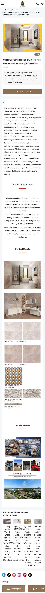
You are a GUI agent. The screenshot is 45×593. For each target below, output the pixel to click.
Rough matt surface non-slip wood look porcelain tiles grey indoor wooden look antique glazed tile (38, 546)
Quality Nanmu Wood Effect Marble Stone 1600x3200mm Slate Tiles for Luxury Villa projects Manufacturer (9, 543)
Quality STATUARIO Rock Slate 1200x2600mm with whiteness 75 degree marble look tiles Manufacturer (20, 543)
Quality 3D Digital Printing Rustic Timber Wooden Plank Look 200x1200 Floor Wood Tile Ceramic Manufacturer (29, 546)
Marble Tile (23, 111)
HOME (4, 10)
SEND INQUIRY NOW (22, 91)
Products (12, 10)
